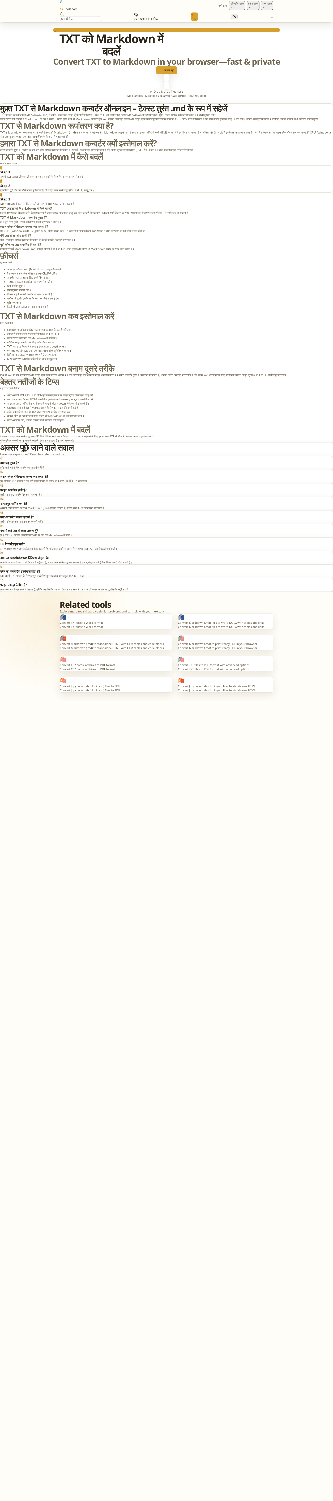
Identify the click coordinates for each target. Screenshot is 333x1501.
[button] (166, 63)
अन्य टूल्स (267, 3)
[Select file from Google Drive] (166, 78)
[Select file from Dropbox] (166, 85)
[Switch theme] (234, 16)
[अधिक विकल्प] (272, 17)
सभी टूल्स (223, 5)
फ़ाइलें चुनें (169, 70)
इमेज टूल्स (253, 3)
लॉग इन (194, 19)
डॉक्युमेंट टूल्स (237, 3)
